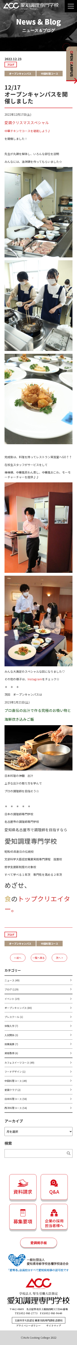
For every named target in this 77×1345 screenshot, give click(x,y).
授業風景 (11, 1044)
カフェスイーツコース (19, 1062)
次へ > (59, 957)
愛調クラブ (13, 1090)
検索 (67, 1153)
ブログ (11, 989)
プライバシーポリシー (28, 1325)
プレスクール (14, 1016)
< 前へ (17, 957)
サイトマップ (53, 1325)
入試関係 (11, 1035)
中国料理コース (16, 1080)
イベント (12, 998)
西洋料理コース (16, 1108)
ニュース (12, 980)
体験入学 (11, 1026)
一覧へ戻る (38, 957)
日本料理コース (16, 1099)
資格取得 (11, 1053)
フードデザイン (15, 1071)
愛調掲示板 (38, 1242)
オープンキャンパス (18, 1007)
